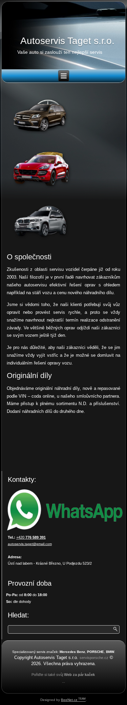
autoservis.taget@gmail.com (30, 544)
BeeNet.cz (73, 700)
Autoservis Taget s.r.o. (67, 41)
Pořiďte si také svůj (47, 675)
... (63, 681)
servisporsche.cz (94, 658)
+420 (31, 537)
